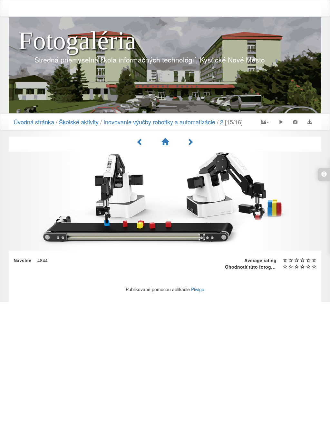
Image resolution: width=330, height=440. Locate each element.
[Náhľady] (166, 142)
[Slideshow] (281, 122)
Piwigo (197, 289)
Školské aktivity (79, 122)
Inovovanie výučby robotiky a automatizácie (159, 122)
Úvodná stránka (34, 122)
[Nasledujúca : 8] (190, 142)
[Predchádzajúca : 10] (140, 142)
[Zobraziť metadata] (295, 122)
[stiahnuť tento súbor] (309, 122)
